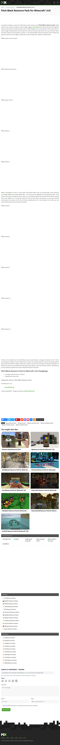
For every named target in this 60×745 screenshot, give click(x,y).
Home (2, 7)
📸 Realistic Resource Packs (10, 601)
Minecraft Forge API (28, 540)
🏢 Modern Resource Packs (10, 618)
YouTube (12, 738)
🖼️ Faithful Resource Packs (10, 604)
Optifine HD (7, 539)
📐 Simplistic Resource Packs (11, 620)
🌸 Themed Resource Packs (10, 606)
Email (32, 698)
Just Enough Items (41, 540)
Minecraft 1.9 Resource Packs (33, 423)
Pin (18, 419)
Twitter (7, 738)
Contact (16, 738)
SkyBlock (6, 544)
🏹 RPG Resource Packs (9, 609)
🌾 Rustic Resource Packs (10, 629)
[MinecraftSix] (3, 2)
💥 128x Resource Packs (9, 652)
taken (9, 194)
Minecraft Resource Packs (11, 423)
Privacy (20, 738)
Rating (2, 678)
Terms (24, 738)
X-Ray (16, 539)
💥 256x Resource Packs (9, 654)
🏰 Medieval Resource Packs (10, 615)
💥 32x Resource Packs (9, 646)
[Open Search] (54, 2)
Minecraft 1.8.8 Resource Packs (47, 423)
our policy (26, 673)
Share (5, 419)
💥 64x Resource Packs (9, 649)
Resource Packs (10, 7)
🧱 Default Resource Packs (10, 626)
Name (3, 698)
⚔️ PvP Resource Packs (9, 598)
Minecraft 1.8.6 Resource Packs (8, 424)
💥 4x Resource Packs (9, 638)
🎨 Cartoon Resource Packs (10, 623)
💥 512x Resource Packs (9, 657)
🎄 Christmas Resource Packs (11, 612)
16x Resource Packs (22, 423)
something (36, 27)
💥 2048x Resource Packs (10, 663)
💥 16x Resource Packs (9, 643)
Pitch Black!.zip (9, 387)
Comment (4, 684)
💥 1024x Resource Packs (10, 660)
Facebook (3, 738)
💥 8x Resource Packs (9, 640)
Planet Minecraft (29, 391)
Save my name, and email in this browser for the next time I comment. (20, 705)
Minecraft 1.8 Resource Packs (22, 424)
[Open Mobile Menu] (57, 2)
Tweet (12, 419)
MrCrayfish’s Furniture (52, 540)
